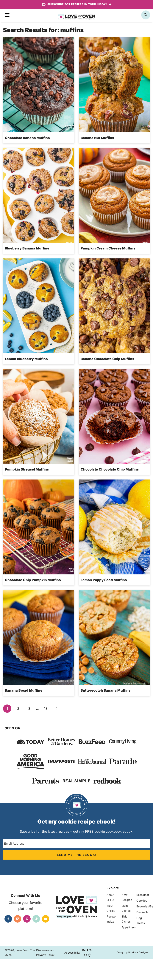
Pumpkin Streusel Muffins (27, 469)
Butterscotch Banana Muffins (106, 690)
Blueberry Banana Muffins (27, 248)
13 (45, 708)
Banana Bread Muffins (23, 690)
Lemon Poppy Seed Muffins (104, 580)
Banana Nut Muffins (97, 138)
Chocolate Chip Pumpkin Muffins (33, 580)
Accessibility (72, 952)
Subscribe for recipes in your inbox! (77, 4)
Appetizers (128, 927)
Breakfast (142, 895)
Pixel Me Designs (138, 952)
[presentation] (38, 84)
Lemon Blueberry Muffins (26, 359)
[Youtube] (45, 919)
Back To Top (87, 952)
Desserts (142, 912)
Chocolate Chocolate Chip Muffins (110, 469)
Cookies (141, 900)
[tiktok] (36, 919)
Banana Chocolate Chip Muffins (107, 359)
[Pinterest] (27, 919)
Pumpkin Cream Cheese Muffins (108, 248)
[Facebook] (8, 919)
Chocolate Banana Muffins (27, 138)
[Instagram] (17, 919)
